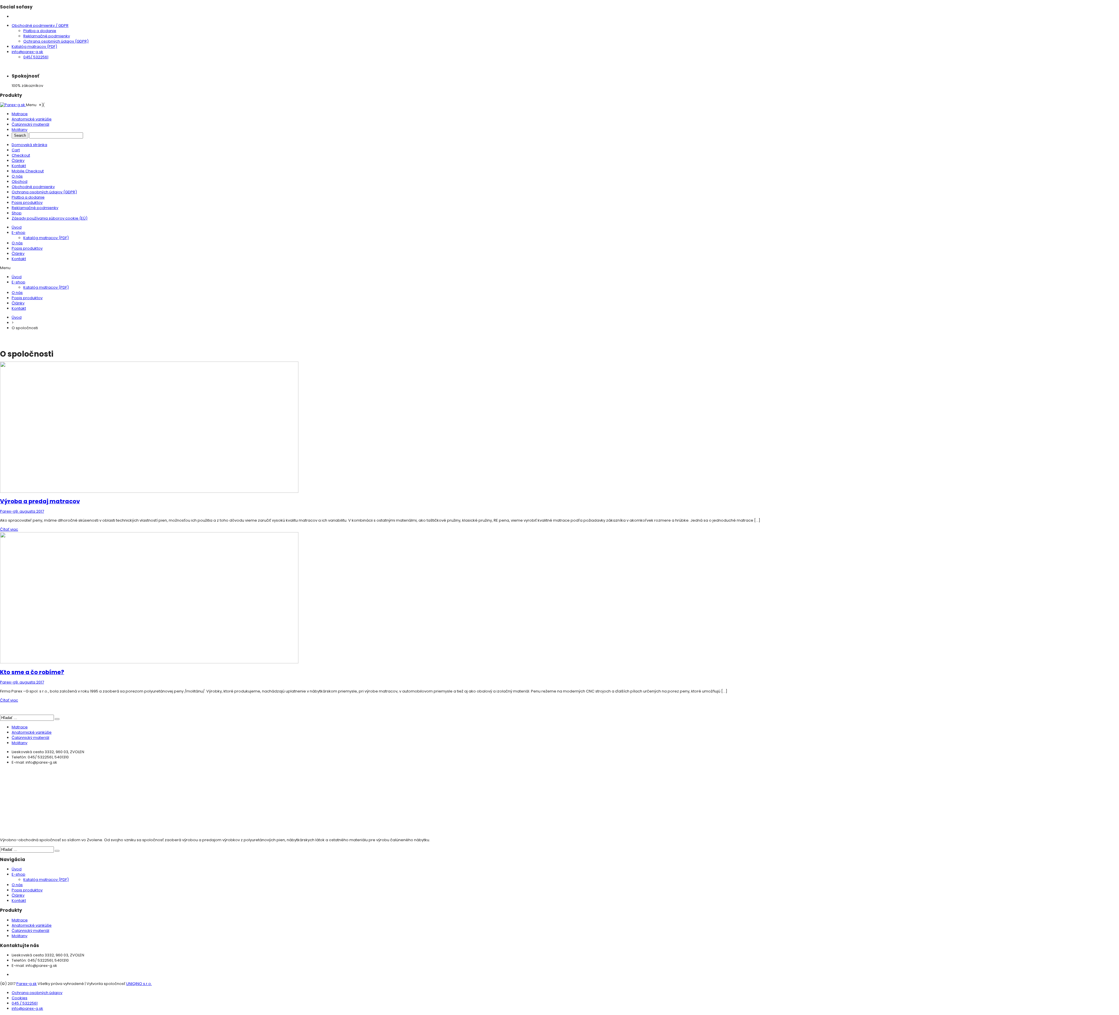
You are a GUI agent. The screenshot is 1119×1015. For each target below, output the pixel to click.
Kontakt (19, 166)
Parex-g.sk (26, 983)
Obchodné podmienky (33, 187)
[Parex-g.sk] (13, 105)
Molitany (19, 743)
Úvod (17, 227)
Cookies (19, 998)
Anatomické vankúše (32, 732)
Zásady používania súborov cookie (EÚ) (49, 218)
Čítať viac (9, 529)
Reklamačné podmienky (46, 36)
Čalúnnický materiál (30, 737)
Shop (17, 213)
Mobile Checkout (28, 171)
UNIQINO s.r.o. (139, 983)
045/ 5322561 (35, 57)
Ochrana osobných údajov (37, 992)
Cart (16, 150)
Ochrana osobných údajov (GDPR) (56, 41)
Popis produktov (27, 202)
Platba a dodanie (39, 31)
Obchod (19, 181)
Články (18, 160)
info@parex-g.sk (27, 52)
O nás (17, 176)
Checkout (21, 155)
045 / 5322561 (25, 1003)
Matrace (20, 727)
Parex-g (7, 511)
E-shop (18, 232)
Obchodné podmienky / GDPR (40, 25)
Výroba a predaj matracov (40, 501)
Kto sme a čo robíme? (32, 672)
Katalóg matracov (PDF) (34, 46)
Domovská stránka (29, 145)
